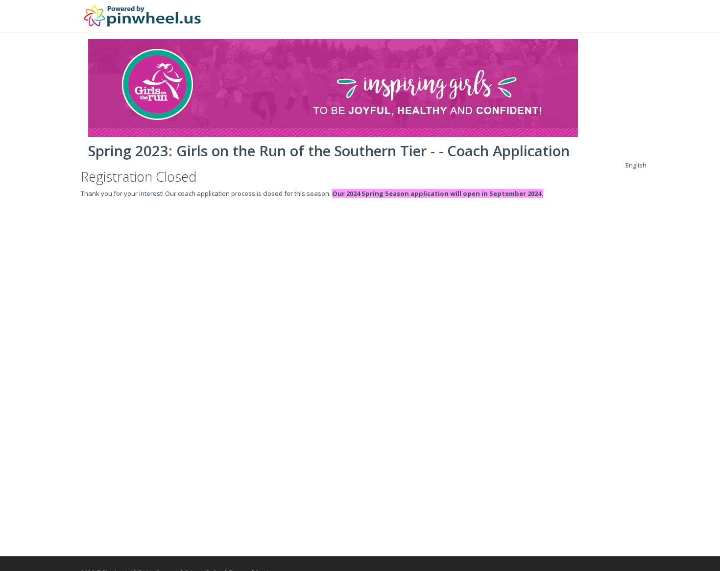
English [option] (636, 165)
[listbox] (636, 165)
